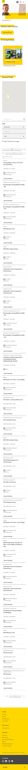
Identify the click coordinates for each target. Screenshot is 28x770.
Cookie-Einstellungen (6, 746)
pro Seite (24, 149)
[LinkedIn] (6, 761)
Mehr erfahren (8, 178)
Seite (3, 153)
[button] (8, 97)
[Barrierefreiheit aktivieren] (17, 2)
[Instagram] (9, 761)
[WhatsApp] (3, 761)
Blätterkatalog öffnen (9, 66)
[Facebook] (12, 761)
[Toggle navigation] (20, 2)
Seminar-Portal (7, 32)
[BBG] (3, 1)
